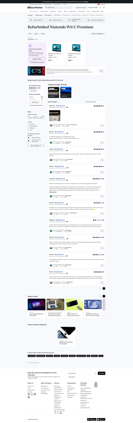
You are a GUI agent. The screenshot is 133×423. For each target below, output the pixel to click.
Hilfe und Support (45, 388)
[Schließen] (131, 1)
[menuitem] (53, 11)
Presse (29, 388)
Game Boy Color (85, 15)
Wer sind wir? (31, 386)
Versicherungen (57, 391)
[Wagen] (104, 7)
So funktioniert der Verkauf (37, 62)
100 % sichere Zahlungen (59, 409)
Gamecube (92, 15)
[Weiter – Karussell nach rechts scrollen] (104, 296)
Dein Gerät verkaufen (58, 393)
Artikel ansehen (74, 124)
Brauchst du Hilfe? (93, 7)
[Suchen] (46, 7)
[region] (76, 92)
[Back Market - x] (29, 397)
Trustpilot (30, 392)
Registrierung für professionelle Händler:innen (58, 402)
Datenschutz (83, 400)
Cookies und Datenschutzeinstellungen (86, 397)
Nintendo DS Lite (100, 15)
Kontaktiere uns (44, 386)
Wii (70, 15)
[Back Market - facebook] (35, 394)
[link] (101, 71)
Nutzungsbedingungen (85, 388)
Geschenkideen (70, 395)
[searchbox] (59, 7)
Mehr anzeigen (53, 192)
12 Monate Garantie (58, 389)
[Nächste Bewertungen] (104, 288)
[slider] (29, 118)
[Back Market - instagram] (29, 394)
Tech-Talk (69, 386)
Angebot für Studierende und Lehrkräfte (58, 397)
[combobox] (30, 34)
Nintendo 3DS (66, 15)
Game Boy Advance (76, 15)
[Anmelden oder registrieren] (100, 7)
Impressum (83, 405)
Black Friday (69, 397)
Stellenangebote (31, 390)
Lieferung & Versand (45, 390)
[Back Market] (35, 7)
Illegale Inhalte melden (85, 407)
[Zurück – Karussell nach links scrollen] (100, 296)
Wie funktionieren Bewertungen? (36, 105)
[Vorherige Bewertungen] (100, 288)
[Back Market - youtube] (32, 394)
